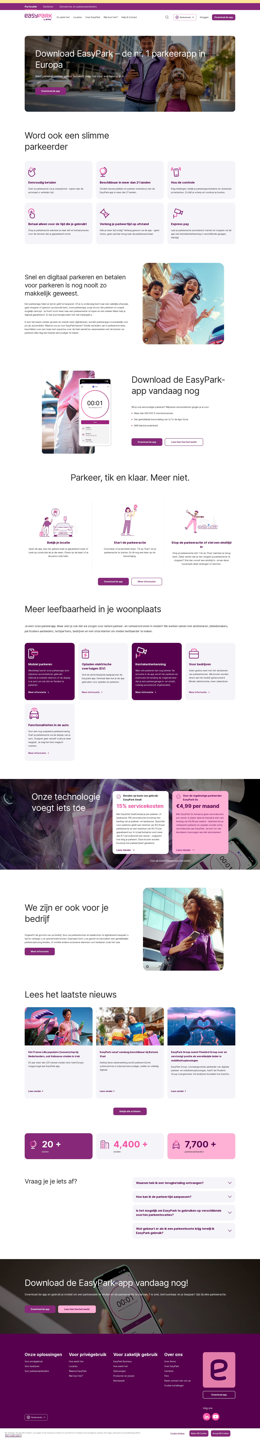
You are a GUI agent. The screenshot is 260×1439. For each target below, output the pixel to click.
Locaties (73, 1366)
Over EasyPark (171, 1366)
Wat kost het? (76, 1376)
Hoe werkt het (76, 1361)
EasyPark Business (122, 1361)
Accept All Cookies (221, 1433)
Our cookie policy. (13, 1436)
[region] (130, 1433)
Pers (166, 1376)
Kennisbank (119, 1380)
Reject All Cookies (199, 1433)
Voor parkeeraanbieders (37, 1371)
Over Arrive (170, 1361)
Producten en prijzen (124, 1376)
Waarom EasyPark (78, 1371)
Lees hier (182, 4)
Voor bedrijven (32, 1366)
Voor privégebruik (34, 1361)
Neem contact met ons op (177, 1380)
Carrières (168, 1371)
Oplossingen (119, 1371)
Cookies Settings (177, 1433)
